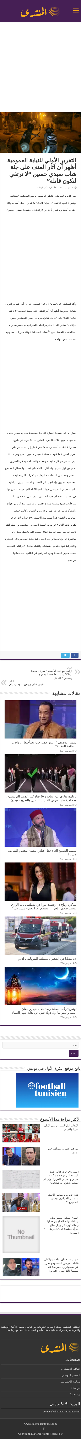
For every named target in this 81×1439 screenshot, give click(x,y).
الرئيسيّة (48, 187)
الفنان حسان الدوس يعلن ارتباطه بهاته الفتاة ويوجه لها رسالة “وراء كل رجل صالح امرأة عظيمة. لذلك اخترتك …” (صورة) (61, 1225)
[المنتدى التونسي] (40, 10)
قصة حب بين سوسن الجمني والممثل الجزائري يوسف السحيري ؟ (63, 1198)
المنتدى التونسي (70, 1375)
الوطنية (40, 187)
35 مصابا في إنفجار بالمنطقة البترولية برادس (47, 958)
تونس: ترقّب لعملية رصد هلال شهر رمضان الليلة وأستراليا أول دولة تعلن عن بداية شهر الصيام (43, 1010)
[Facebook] (43, 1428)
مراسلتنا (75, 1388)
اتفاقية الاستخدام (70, 1368)
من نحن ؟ (74, 1394)
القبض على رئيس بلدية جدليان (27, 683)
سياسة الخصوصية (70, 1381)
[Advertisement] (40, 67)
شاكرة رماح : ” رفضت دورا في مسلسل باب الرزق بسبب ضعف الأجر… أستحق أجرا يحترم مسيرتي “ (43, 906)
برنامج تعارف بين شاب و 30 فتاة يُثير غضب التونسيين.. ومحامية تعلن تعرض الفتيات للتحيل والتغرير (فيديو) (41, 798)
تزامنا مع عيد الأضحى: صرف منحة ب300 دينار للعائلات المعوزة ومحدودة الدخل (51, 673)
